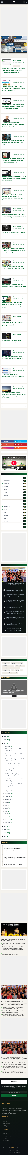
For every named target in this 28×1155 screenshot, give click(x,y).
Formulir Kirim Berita (7, 1136)
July (6, 805)
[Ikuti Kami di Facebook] (7, 441)
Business (20, 663)
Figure (5, 492)
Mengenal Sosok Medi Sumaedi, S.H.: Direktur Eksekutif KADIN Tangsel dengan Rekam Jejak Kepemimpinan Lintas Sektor (13, 1016)
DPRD (4, 668)
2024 (5, 743)
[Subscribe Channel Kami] (7, 444)
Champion (22, 665)
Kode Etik (5, 1121)
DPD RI (14, 668)
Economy (6, 498)
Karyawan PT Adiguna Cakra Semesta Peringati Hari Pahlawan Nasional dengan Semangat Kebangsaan (14, 250)
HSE (21, 670)
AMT (13, 670)
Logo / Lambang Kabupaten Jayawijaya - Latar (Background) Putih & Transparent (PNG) (15, 590)
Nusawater (15, 672)
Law (5, 512)
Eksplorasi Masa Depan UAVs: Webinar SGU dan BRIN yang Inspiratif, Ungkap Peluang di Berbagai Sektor (13, 106)
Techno (5, 489)
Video (9, 672)
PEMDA (4, 663)
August (7, 802)
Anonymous (7, 854)
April (6, 814)
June (6, 808)
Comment (15, 63)
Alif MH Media (7, 846)
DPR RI (17, 670)
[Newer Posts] (2, 406)
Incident (6, 526)
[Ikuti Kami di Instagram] (7, 448)
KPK (19, 668)
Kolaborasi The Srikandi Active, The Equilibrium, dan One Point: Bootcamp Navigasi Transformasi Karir (13, 268)
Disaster (9, 668)
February (7, 820)
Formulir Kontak (6, 1135)
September (8, 799)
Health (5, 503)
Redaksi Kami (6, 1140)
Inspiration (7, 480)
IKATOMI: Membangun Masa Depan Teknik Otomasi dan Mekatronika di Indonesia (12, 358)
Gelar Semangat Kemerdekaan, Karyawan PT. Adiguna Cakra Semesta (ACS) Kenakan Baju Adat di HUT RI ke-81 (15, 596)
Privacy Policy (6, 1125)
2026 (5, 736)
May (6, 811)
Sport (5, 509)
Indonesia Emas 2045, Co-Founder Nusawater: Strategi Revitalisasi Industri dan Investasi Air (14, 286)
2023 (5, 826)
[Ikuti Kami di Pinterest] (20, 444)
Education (6, 483)
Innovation (11, 665)
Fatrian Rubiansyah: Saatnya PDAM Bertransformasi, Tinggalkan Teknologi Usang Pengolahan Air (13, 88)
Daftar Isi (5, 1133)
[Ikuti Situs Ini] (20, 448)
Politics (6, 486)
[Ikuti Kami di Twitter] (20, 441)
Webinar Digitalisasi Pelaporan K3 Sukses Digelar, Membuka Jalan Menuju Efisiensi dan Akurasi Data (14, 178)
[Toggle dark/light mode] (24, 2)
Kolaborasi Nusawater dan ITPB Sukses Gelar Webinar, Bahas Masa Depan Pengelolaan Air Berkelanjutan (13, 70)
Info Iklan (5, 1138)
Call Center (13, 663)
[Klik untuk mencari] (26, 2)
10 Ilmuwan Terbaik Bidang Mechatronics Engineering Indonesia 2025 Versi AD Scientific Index (12, 376)
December (8, 746)
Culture (6, 521)
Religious (6, 495)
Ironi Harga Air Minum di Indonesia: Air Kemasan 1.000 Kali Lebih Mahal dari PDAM (13, 142)
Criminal (6, 515)
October (7, 796)
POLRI (17, 665)
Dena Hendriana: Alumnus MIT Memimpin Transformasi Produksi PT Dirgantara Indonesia (13, 124)
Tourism (6, 524)
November (8, 793)
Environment (7, 501)
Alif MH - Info (14, 1147)
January (7, 822)
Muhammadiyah (6, 670)
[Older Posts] (25, 406)
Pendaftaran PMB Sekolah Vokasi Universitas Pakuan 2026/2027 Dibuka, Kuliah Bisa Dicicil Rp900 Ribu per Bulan (14, 1068)
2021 (5, 833)
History (6, 518)
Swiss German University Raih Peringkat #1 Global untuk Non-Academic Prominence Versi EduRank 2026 (14, 607)
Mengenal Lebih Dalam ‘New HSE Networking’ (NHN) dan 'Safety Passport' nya (14, 630)
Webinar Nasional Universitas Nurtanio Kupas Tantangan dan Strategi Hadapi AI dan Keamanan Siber (14, 216)
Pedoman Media (6, 1123)
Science (4, 672)
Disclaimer (5, 1119)
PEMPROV (5, 665)
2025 (5, 740)
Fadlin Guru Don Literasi (10, 862)
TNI (8, 663)
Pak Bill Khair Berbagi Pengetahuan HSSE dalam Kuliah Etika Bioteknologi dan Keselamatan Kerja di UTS (13, 160)
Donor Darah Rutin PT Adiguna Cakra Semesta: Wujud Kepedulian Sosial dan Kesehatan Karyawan (13, 324)
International (7, 506)
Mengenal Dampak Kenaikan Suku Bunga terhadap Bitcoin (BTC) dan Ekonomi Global (15, 585)
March (7, 817)
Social (5, 477)
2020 (5, 836)
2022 (5, 829)
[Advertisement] (14, 21)
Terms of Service (6, 1126)
